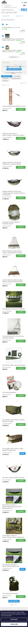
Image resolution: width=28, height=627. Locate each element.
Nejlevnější (17, 76)
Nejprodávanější (16, 78)
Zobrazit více (13, 57)
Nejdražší (5, 78)
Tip (21, 65)
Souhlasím (14, 624)
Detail (22, 453)
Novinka (16, 65)
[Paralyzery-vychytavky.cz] (4, 2)
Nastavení (14, 619)
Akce (10, 65)
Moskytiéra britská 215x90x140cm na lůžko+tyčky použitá (13, 39)
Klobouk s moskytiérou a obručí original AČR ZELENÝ (12, 51)
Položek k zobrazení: (14, 69)
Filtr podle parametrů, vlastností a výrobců (13, 73)
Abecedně (5, 80)
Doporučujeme (6, 76)
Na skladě (6, 62)
